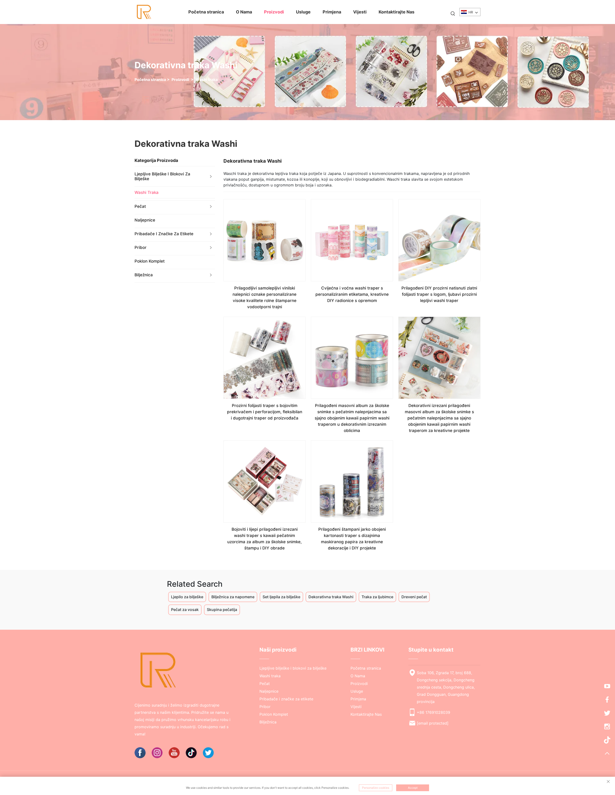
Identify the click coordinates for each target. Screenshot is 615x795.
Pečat (140, 206)
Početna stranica (206, 11)
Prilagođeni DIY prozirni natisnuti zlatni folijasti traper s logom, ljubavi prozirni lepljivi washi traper (439, 294)
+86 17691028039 (433, 712)
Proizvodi (274, 11)
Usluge (303, 11)
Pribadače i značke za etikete (164, 233)
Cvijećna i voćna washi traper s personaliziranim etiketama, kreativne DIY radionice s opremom (352, 294)
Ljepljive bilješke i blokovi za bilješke (162, 176)
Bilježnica (144, 274)
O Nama (244, 11)
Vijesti (360, 11)
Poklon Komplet (150, 261)
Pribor (141, 247)
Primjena (332, 11)
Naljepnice (145, 220)
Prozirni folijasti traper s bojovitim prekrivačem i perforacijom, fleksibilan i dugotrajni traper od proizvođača (264, 411)
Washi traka (207, 79)
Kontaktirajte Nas (396, 11)
